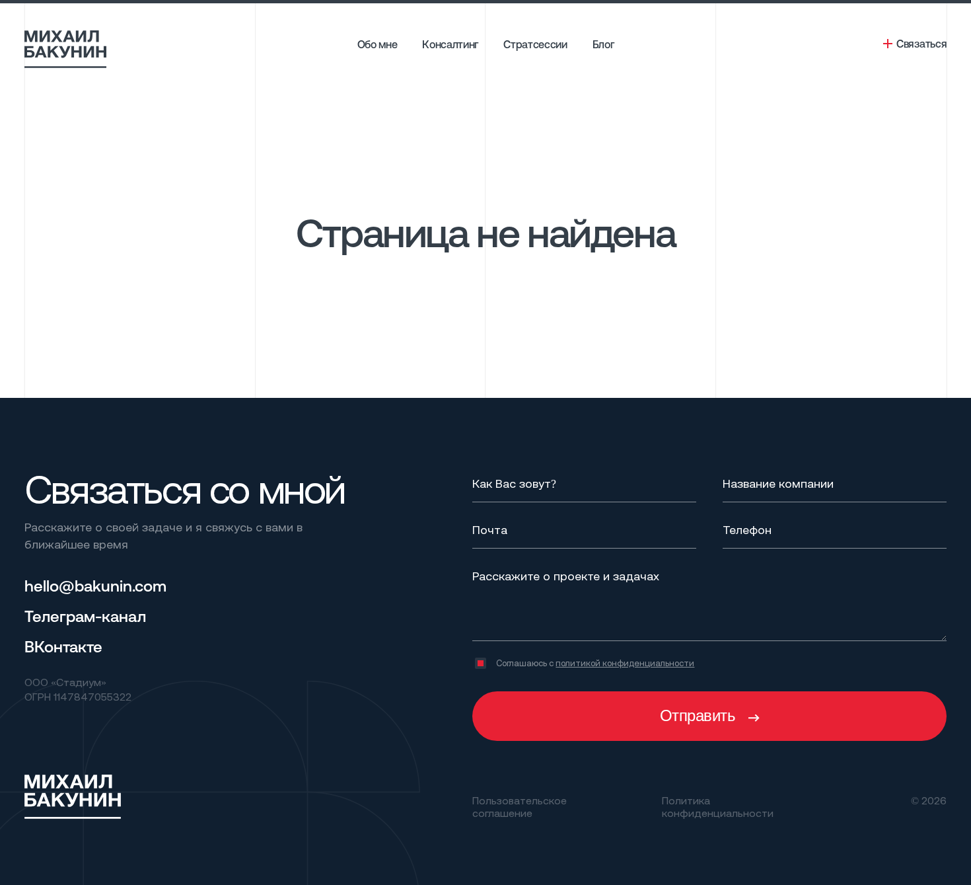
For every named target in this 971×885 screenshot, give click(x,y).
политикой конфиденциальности (625, 663)
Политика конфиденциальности (717, 806)
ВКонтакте (63, 646)
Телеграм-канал (85, 616)
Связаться (921, 43)
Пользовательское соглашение (519, 806)
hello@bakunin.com (95, 586)
